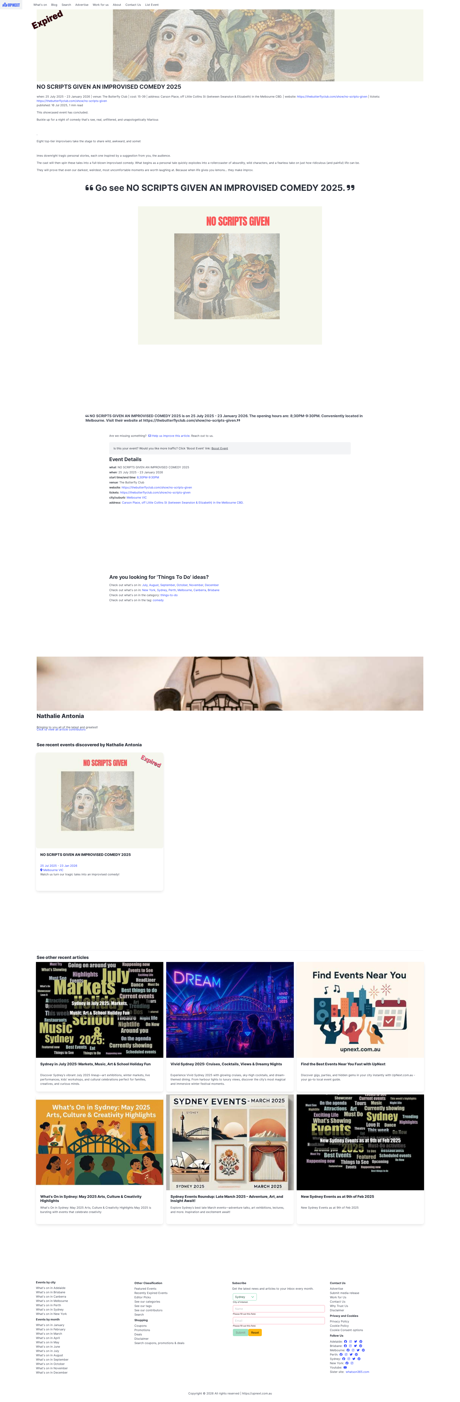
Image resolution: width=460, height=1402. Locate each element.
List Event (152, 4)
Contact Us (133, 4)
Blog (54, 4)
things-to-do (169, 595)
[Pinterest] (361, 1341)
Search (66, 4)
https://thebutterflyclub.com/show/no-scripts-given (332, 96)
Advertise (81, 4)
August (154, 585)
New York (148, 590)
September (167, 585)
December (212, 585)
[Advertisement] (16, 31)
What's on (40, 4)
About (117, 4)
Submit (240, 1332)
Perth (172, 590)
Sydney (162, 590)
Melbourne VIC (137, 497)
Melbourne (185, 590)
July (145, 585)
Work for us (101, 4)
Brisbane (213, 590)
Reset (255, 1332)
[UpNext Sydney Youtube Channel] (345, 1367)
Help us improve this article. (171, 436)
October (182, 585)
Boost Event (219, 448)
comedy (158, 600)
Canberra (200, 590)
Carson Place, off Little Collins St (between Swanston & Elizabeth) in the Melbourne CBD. (182, 502)
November (196, 585)
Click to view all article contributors (61, 729)
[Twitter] (356, 1341)
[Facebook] (346, 1341)
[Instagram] (351, 1341)
